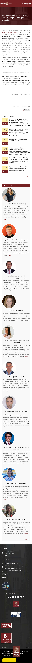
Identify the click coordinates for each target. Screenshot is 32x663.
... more (4, 219)
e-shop (22, 3)
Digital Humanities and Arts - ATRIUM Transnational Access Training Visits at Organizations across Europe (18, 168)
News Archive (26, 177)
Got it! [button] (9, 660)
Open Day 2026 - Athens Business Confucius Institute (18, 139)
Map (6, 555)
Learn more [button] (6, 655)
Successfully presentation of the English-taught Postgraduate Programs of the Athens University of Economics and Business (19, 160)
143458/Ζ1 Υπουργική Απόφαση (10, 32)
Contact (7, 559)
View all (27, 539)
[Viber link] (24, 598)
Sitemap (4, 577)
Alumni (16, 3)
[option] (16, 123)
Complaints (6, 647)
